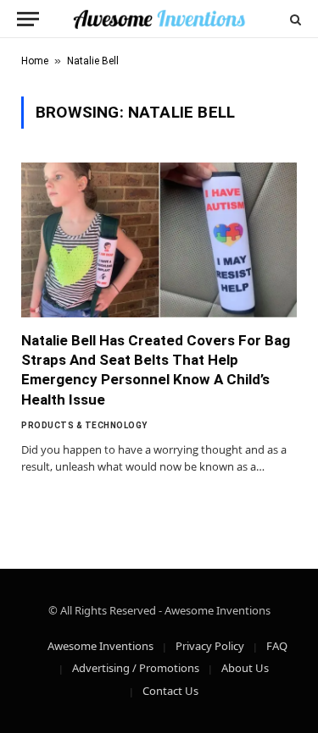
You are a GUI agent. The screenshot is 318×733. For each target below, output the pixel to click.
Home (34, 61)
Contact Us (170, 690)
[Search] (294, 19)
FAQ (276, 645)
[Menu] (28, 19)
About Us (245, 667)
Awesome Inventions (100, 645)
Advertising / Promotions (135, 667)
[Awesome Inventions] (159, 19)
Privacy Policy (210, 645)
